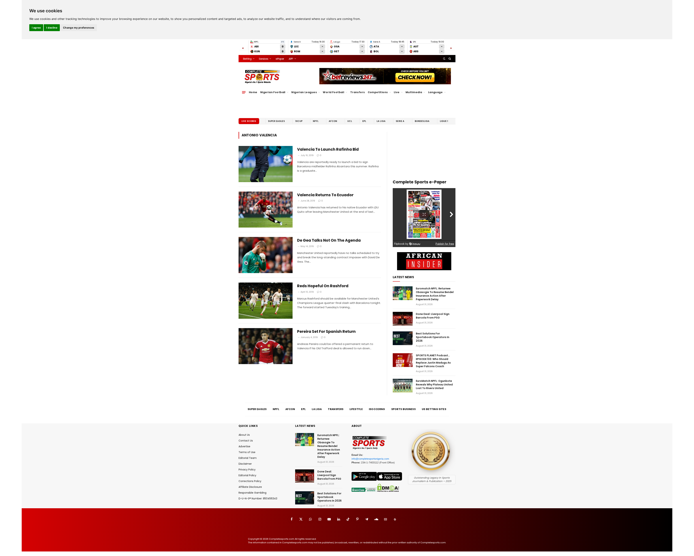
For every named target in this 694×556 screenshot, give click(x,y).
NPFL (315, 121)
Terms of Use (247, 452)
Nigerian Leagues (304, 92)
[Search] (449, 58)
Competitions (378, 92)
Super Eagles (276, 121)
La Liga (381, 121)
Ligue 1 (444, 121)
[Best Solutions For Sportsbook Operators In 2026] (403, 338)
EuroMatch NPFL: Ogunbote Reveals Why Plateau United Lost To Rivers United (434, 384)
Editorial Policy (247, 475)
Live (397, 92)
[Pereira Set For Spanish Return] (266, 346)
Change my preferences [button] (78, 27)
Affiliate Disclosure (250, 487)
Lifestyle (356, 409)
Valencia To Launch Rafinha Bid (328, 149)
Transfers (357, 92)
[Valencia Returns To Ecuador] (266, 210)
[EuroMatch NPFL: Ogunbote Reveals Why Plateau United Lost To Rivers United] (403, 385)
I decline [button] (51, 27)
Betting (247, 59)
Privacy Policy (247, 469)
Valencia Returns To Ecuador (325, 195)
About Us (244, 435)
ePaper (280, 59)
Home (253, 92)
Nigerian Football (272, 92)
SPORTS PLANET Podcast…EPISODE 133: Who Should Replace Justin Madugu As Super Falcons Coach (433, 361)
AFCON (333, 121)
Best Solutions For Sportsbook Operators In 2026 (432, 337)
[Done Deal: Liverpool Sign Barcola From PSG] (403, 319)
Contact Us (246, 440)
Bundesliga (422, 121)
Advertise (244, 446)
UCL (349, 121)
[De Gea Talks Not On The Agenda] (266, 255)
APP (291, 59)
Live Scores (248, 121)
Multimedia (414, 92)
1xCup (299, 121)
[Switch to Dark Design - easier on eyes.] (444, 58)
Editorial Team (248, 458)
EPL (364, 121)
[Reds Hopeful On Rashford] (266, 301)
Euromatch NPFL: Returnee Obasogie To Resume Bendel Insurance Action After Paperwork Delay (435, 294)
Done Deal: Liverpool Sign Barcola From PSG (432, 315)
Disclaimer (245, 464)
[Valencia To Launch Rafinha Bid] (266, 164)
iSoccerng (377, 409)
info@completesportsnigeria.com (370, 458)
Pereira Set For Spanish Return (326, 331)
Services (263, 59)
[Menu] (244, 92)
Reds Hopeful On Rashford (322, 285)
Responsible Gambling (252, 493)
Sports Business (403, 409)
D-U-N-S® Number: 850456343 (258, 498)
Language (435, 92)
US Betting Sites (434, 409)
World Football (333, 92)
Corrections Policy (250, 481)
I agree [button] (36, 27)
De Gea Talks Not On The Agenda (329, 240)
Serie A (400, 121)
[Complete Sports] (262, 76)
